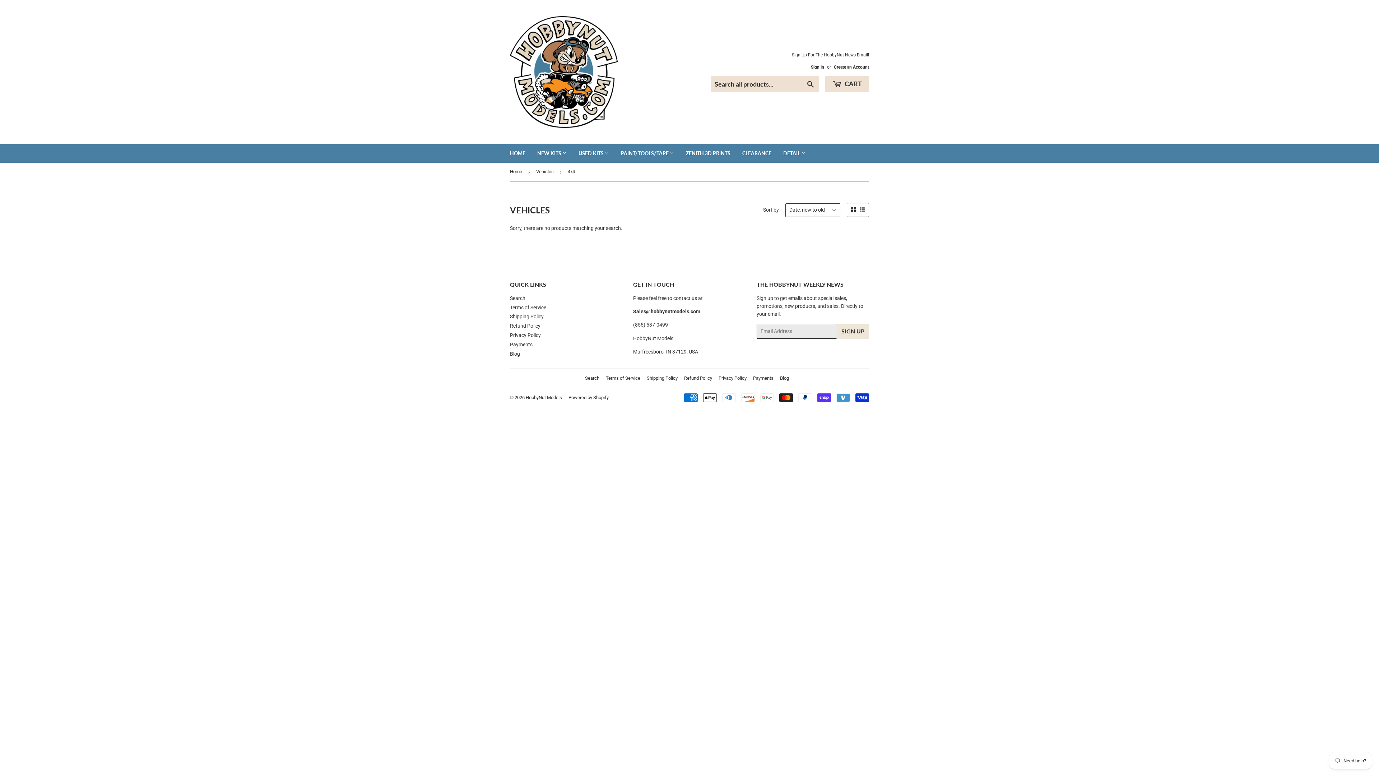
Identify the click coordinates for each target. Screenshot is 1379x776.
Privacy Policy (525, 335)
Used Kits (592, 153)
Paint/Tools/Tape (645, 153)
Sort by (771, 210)
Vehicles (545, 171)
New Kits (549, 153)
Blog (515, 354)
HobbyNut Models (544, 397)
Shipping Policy (527, 316)
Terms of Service (528, 307)
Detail (792, 153)
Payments (521, 344)
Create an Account (851, 67)
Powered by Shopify (588, 397)
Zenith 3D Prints (708, 153)
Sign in (817, 67)
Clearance (756, 153)
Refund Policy (525, 326)
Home (517, 153)
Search (517, 298)
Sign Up (852, 331)
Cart (852, 84)
